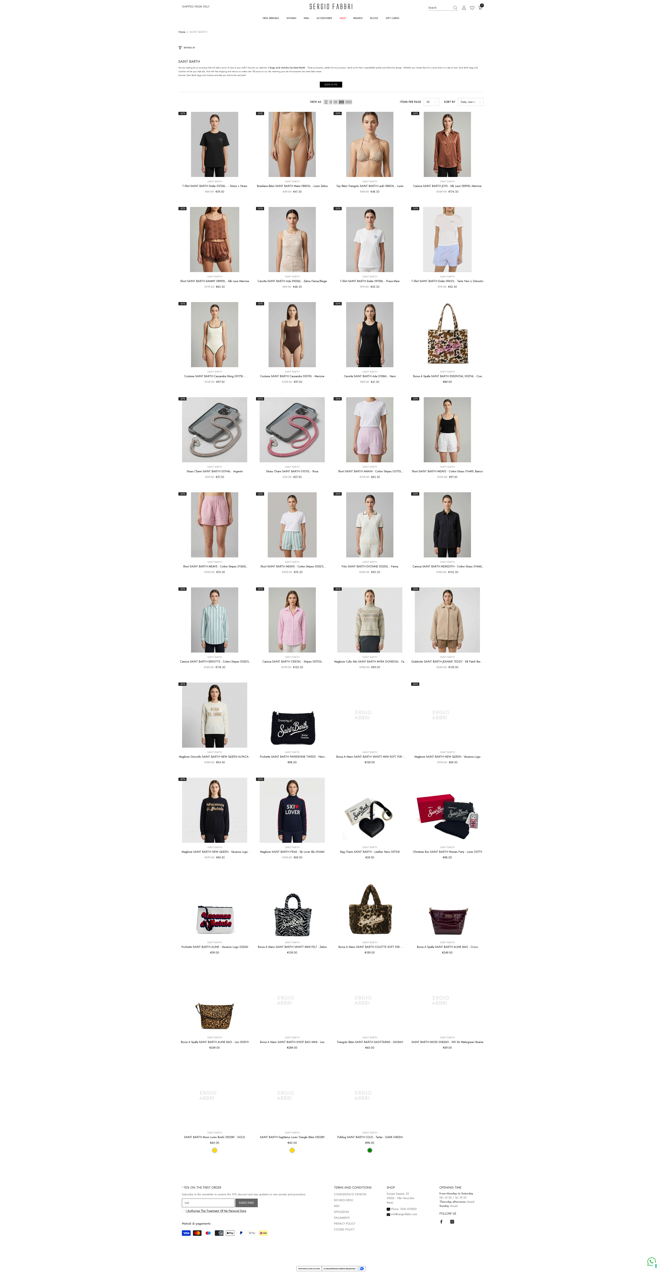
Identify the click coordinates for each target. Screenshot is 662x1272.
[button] (326, 102)
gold (214, 1150)
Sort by (449, 102)
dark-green (369, 1150)
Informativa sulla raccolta (309, 1269)
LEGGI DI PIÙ (331, 84)
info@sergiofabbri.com (404, 1214)
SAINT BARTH (198, 32)
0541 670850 (408, 1209)
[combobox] (439, 8)
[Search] (443, 8)
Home (181, 32)
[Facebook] (441, 1222)
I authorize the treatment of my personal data (216, 1211)
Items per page (410, 102)
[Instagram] (452, 1222)
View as (315, 102)
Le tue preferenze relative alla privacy (339, 1269)
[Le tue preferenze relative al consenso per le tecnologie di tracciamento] (656, 1266)
